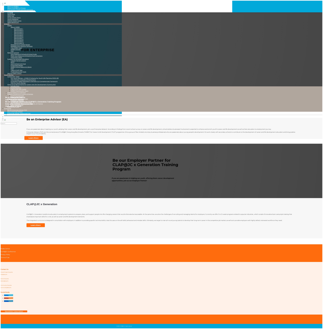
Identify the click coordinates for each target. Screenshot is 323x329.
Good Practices (16, 88)
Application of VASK (14, 115)
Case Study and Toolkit (18, 89)
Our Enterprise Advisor (15, 112)
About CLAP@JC (9, 5)
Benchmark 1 (18, 29)
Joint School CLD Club (18, 64)
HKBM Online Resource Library (21, 67)
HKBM (9, 25)
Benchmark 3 (18, 32)
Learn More (34, 138)
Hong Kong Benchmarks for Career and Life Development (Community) (31, 84)
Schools (6, 24)
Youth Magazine (12, 19)
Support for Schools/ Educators (18, 59)
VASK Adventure (13, 22)
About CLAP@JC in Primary (16, 8)
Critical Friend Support (18, 61)
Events (6, 116)
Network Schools (13, 53)
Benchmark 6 (18, 37)
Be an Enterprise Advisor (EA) (17, 110)
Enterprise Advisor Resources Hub (18, 113)
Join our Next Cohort (14, 73)
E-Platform (8, 118)
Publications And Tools (18, 72)
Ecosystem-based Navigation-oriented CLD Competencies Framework (34, 81)
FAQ (12, 51)
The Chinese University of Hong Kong (23, 80)
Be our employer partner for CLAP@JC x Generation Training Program (33, 102)
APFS (12, 62)
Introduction (15, 86)
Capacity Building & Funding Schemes (20, 94)
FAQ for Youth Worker (18, 83)
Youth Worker (9, 75)
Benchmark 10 (19, 43)
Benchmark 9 (18, 41)
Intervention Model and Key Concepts (20, 9)
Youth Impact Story (14, 17)
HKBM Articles (15, 49)
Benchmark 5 (18, 35)
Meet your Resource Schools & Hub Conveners (26, 56)
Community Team (13, 76)
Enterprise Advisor (17, 65)
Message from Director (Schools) (22, 46)
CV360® (10, 13)
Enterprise (7, 108)
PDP (12, 68)
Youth (6, 11)
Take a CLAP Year (16, 70)
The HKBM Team (16, 48)
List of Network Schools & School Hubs (24, 54)
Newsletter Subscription (14, 311)
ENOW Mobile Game (14, 21)
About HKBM (15, 27)
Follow (11, 295)
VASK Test (10, 16)
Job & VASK (11, 14)
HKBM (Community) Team (19, 91)
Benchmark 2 (18, 30)
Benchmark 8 (18, 40)
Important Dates (16, 57)
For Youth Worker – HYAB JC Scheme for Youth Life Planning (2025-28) (35, 78)
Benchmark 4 (18, 33)
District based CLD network (16, 92)
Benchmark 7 (18, 38)
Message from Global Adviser (20, 45)
